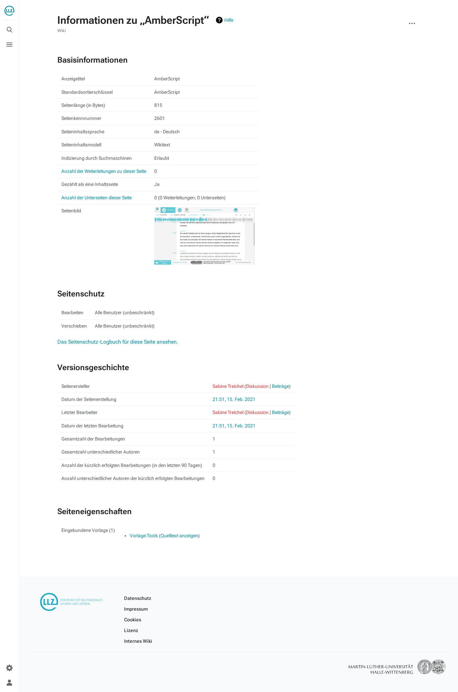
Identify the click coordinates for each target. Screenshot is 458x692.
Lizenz (131, 630)
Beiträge (280, 386)
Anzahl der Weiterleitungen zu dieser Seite (103, 171)
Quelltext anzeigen (179, 535)
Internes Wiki (138, 641)
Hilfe (228, 20)
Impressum (136, 609)
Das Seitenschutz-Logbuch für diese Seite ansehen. (117, 342)
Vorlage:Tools (144, 535)
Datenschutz (137, 598)
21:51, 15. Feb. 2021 (234, 399)
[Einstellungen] (9, 668)
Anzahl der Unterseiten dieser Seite (96, 197)
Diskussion (257, 386)
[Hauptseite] (9, 10)
